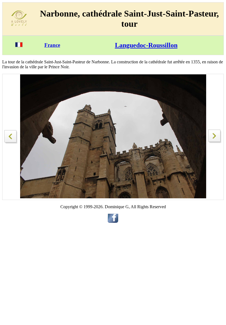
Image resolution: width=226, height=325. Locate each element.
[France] (19, 45)
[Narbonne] (11, 135)
